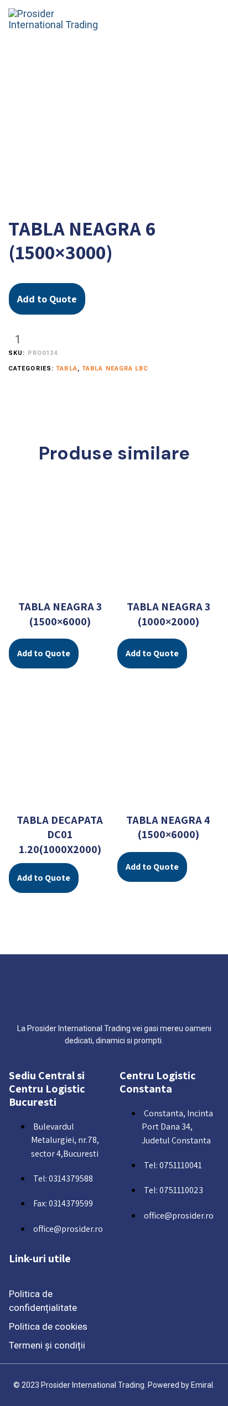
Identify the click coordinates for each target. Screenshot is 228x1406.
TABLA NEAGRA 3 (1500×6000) (60, 614)
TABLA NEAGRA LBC (115, 368)
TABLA (66, 368)
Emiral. (203, 1385)
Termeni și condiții (47, 1345)
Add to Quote (47, 298)
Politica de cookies (48, 1326)
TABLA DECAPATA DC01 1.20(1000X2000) (60, 834)
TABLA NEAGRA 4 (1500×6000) (168, 827)
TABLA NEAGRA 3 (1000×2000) (168, 614)
